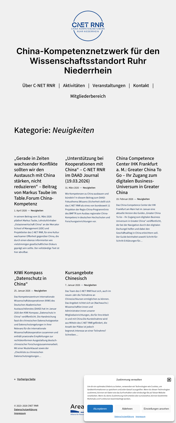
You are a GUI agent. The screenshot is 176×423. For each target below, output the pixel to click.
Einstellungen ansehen (156, 408)
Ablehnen (127, 408)
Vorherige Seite (24, 379)
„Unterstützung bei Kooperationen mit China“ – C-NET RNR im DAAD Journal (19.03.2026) (85, 170)
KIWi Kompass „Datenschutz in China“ (30, 278)
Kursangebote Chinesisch (79, 275)
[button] (169, 379)
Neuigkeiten (37, 210)
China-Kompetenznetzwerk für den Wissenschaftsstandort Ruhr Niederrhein (88, 61)
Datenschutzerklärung (124, 416)
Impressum (140, 416)
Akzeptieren (100, 408)
